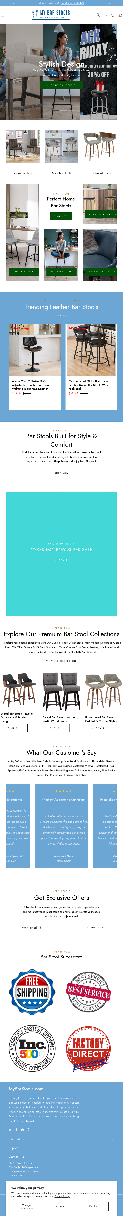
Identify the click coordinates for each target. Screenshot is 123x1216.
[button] (108, 3)
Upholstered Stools (27, 271)
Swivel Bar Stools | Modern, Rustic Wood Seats (60, 719)
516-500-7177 (16, 1175)
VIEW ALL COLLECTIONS (61, 661)
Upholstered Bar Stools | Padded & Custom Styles (101, 719)
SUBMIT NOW (95, 927)
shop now (61, 216)
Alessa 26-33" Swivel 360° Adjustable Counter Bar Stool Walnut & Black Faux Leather (30, 385)
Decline (93, 1206)
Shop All (61, 560)
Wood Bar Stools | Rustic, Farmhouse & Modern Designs (17, 717)
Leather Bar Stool (102, 271)
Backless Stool (61, 271)
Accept (60, 1206)
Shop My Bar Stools (61, 85)
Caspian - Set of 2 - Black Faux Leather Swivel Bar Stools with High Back (88, 385)
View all (61, 315)
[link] (32, 992)
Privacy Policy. (62, 1196)
